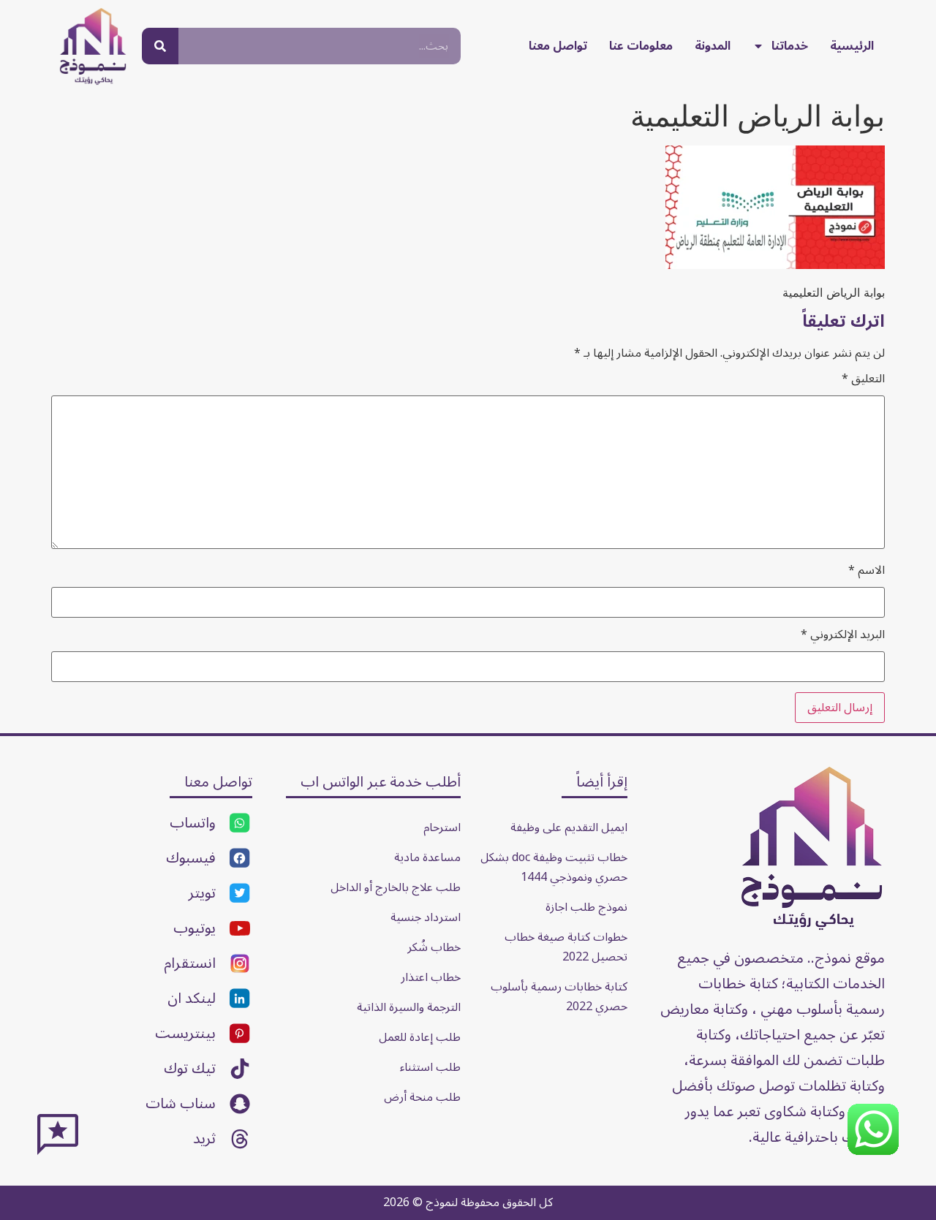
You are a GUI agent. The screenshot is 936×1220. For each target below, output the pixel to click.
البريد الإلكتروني (843, 634)
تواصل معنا (558, 46)
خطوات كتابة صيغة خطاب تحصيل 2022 (564, 947)
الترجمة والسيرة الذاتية (409, 1007)
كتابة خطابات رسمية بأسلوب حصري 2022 (557, 996)
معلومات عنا (641, 46)
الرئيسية (852, 46)
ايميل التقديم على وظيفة (568, 827)
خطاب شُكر (434, 947)
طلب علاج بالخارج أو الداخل (396, 887)
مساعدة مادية (427, 857)
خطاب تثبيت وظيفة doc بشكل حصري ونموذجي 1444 (552, 867)
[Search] (160, 46)
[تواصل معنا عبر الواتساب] (873, 1150)
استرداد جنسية (425, 917)
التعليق (863, 378)
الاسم (866, 570)
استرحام (442, 827)
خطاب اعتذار (431, 977)
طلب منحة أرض (422, 1097)
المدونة (713, 46)
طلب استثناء (430, 1067)
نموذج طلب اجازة (586, 907)
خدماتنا (789, 46)
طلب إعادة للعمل (420, 1037)
